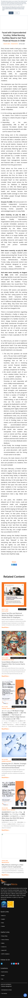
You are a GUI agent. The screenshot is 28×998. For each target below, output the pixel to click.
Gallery (2, 943)
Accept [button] (11, 12)
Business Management (6, 986)
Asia (2, 979)
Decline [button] (16, 12)
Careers (3, 926)
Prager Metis (14, 43)
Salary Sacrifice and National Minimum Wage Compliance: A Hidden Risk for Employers (12, 615)
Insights (3, 919)
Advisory (23, 860)
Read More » (5, 627)
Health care (6, 43)
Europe (2, 975)
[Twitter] (12, 565)
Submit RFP (4, 950)
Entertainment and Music (18, 658)
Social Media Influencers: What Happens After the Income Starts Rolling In (13, 664)
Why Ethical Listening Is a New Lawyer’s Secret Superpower (12, 866)
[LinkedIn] (2, 964)
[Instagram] (18, 964)
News (2, 922)
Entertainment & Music (6, 990)
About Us (3, 915)
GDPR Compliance (5, 954)
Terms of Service (5, 939)
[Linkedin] (14, 565)
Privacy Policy (4, 936)
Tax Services (4, 993)
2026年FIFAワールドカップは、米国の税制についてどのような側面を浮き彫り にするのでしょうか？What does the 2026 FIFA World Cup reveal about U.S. (13, 816)
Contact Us (3, 946)
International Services (19, 706)
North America (4, 971)
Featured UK (22, 609)
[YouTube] (16, 964)
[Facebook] (16, 565)
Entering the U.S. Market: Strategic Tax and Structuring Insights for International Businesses (14, 765)
